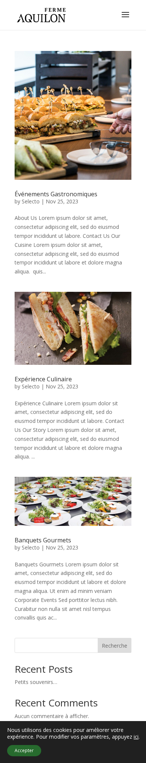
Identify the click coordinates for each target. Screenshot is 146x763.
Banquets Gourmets (43, 540)
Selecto (31, 201)
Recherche (114, 645)
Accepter (24, 750)
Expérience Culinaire (43, 379)
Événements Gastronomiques (56, 194)
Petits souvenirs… (36, 681)
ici (136, 736)
